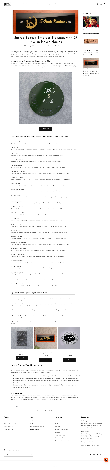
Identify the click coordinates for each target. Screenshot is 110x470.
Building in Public (35, 421)
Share (46, 410)
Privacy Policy (8, 421)
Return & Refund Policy (10, 423)
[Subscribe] (31, 454)
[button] (25, 4)
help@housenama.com (92, 445)
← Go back (14, 406)
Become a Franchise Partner (63, 440)
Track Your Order (60, 435)
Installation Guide (60, 438)
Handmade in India (35, 423)
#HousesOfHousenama (61, 429)
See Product (45, 128)
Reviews (57, 432)
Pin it (52, 410)
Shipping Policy (8, 426)
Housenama (57, 466)
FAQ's (57, 423)
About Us (57, 421)
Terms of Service (8, 429)
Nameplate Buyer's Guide (37, 426)
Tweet (40, 410)
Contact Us (58, 426)
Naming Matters (34, 429)
